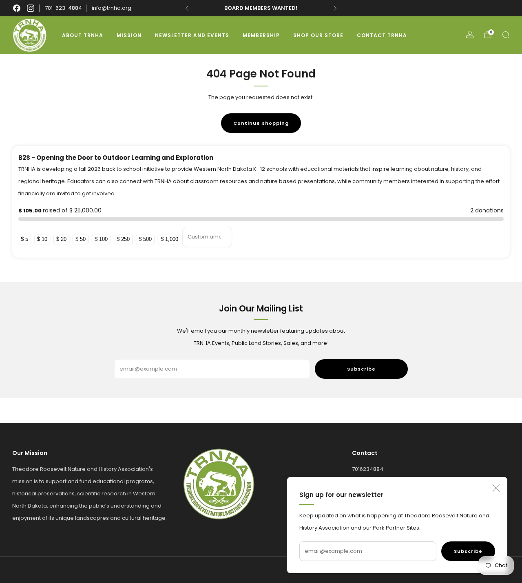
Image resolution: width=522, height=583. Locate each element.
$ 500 (145, 239)
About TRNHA (82, 35)
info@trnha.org (111, 8)
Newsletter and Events (192, 35)
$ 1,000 (169, 239)
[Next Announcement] (335, 8)
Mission (129, 35)
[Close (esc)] (496, 488)
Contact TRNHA (382, 35)
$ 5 (24, 239)
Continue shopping (261, 123)
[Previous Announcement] (186, 8)
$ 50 (80, 239)
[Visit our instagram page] (31, 8)
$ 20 (61, 239)
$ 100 (101, 239)
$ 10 (42, 239)
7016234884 (367, 469)
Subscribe (468, 551)
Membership (261, 35)
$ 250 (123, 239)
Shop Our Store (318, 35)
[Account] (470, 35)
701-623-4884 (63, 8)
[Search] (506, 35)
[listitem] (261, 8)
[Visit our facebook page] (17, 8)
